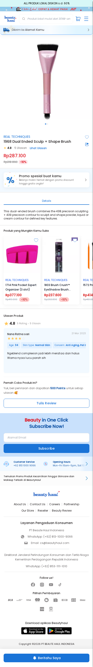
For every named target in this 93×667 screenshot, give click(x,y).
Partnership (71, 504)
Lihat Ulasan (38, 148)
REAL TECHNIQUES (17, 136)
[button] (46, 179)
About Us (20, 504)
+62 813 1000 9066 (25, 465)
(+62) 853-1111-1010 (54, 566)
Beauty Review (62, 510)
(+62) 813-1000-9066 (58, 536)
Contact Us (37, 504)
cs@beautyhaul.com (54, 543)
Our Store (27, 510)
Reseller (43, 510)
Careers (54, 504)
